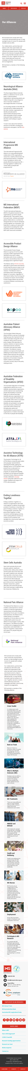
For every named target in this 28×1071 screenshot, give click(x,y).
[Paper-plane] (23, 1019)
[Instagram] (17, 1019)
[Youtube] (14, 1019)
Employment (11, 914)
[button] (25, 3)
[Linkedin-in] (10, 1019)
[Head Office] (5, 984)
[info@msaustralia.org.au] (5, 980)
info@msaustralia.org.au (14, 980)
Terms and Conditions (18, 1063)
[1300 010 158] (5, 976)
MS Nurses (11, 883)
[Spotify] (20, 1019)
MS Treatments (12, 799)
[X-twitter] (7, 1019)
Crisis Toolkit (11, 706)
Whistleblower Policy (17, 1061)
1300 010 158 (11, 976)
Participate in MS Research (13, 937)
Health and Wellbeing (11, 854)
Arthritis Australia (19, 264)
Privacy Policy (9, 1061)
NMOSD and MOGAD (11, 825)
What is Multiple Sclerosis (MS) (12, 772)
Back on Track (12, 745)
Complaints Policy (9, 1063)
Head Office (10, 983)
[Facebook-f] (4, 1019)
